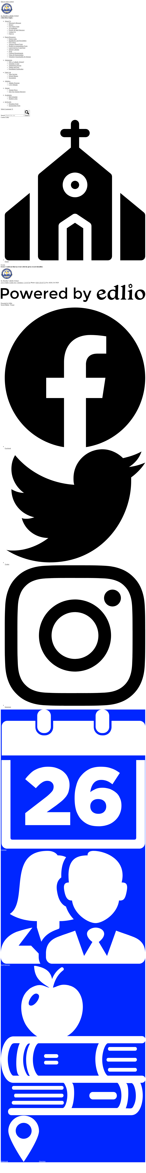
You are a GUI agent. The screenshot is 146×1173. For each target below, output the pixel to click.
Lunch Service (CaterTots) (17, 48)
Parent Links (13, 39)
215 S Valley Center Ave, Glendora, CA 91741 (15, 282)
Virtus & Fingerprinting (16, 55)
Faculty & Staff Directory (17, 30)
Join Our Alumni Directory (17, 92)
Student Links (13, 99)
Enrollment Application (16, 69)
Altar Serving (13, 74)
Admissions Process (15, 65)
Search (3, 115)
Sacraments (12, 78)
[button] (8, 21)
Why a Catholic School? (16, 62)
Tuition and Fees (14, 67)
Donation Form (13, 104)
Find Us (11, 34)
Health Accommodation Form (18, 46)
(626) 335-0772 (40, 282)
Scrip (10, 51)
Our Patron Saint (14, 26)
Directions (42, 1161)
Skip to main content (7, 1)
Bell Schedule (13, 97)
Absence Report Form (16, 44)
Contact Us (12, 32)
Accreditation (13, 28)
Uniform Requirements (16, 53)
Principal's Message (15, 23)
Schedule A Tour (14, 64)
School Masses (13, 76)
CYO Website (13, 85)
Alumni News (13, 90)
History (11, 25)
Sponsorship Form (14, 105)
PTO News (12, 42)
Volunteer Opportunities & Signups (20, 57)
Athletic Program (14, 83)
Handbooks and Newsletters (17, 41)
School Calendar (14, 49)
